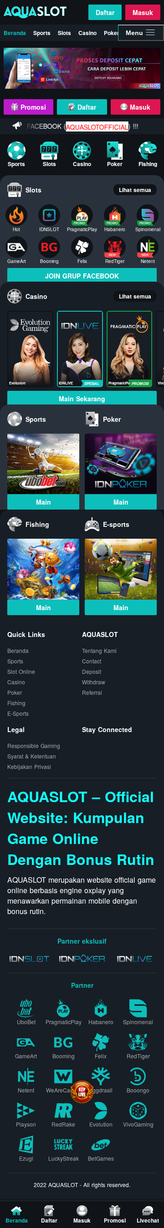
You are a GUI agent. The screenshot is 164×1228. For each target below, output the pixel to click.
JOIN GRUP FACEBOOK (82, 275)
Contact (91, 661)
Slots (64, 33)
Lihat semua (135, 190)
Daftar (105, 12)
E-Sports (18, 713)
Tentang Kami (99, 650)
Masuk (143, 12)
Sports (42, 33)
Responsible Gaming (33, 745)
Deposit (91, 671)
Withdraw (93, 682)
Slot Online (21, 671)
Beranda (15, 33)
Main (43, 501)
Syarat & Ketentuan (31, 756)
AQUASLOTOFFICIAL (89, 126)
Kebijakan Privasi (29, 766)
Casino (87, 33)
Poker (111, 33)
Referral (92, 692)
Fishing (16, 703)
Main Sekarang (82, 398)
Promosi (32, 106)
